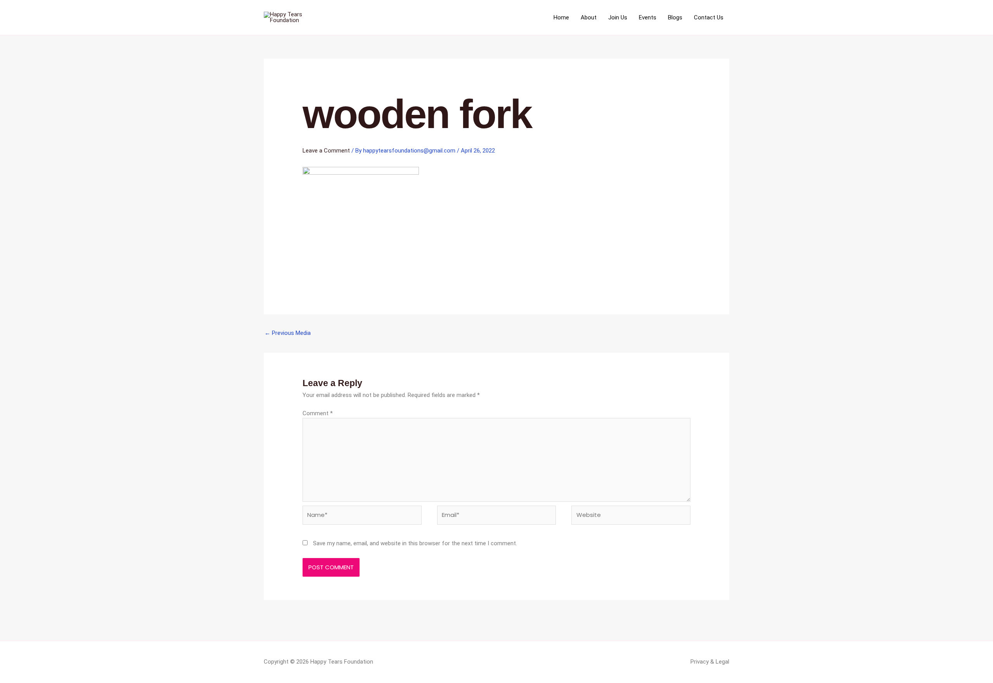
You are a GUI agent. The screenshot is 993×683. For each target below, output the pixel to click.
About (589, 17)
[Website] (630, 516)
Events (647, 17)
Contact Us (708, 17)
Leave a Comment (326, 150)
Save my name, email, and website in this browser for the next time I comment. (415, 543)
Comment (318, 413)
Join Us (617, 17)
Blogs (675, 17)
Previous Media (288, 332)
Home (561, 17)
